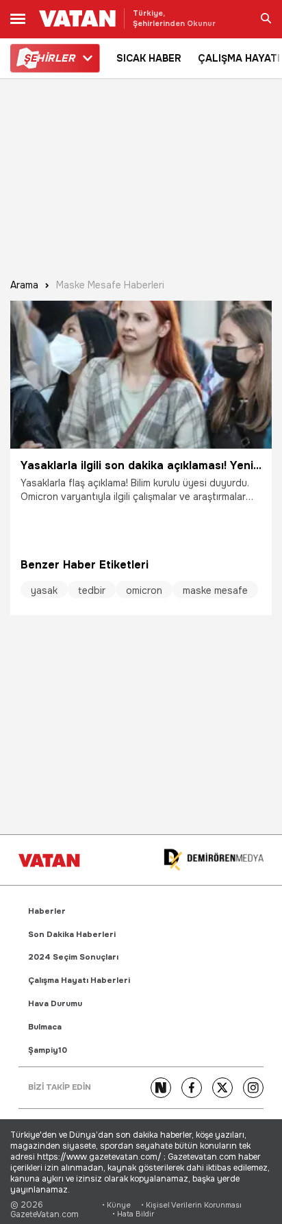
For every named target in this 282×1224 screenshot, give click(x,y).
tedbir (91, 590)
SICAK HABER (148, 58)
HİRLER (49, 58)
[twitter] (222, 1087)
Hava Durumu (55, 1004)
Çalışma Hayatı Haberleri (79, 980)
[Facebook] (191, 1087)
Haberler (47, 911)
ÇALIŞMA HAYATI (239, 58)
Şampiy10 (47, 1050)
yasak (44, 590)
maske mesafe (215, 590)
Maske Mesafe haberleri (110, 285)
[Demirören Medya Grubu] (214, 860)
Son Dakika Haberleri (72, 934)
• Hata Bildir (133, 1214)
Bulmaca (45, 1027)
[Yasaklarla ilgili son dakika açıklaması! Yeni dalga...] (141, 375)
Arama (24, 285)
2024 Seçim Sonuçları (73, 957)
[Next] (161, 1087)
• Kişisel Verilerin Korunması (191, 1205)
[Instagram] (253, 1087)
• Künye (116, 1205)
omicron (144, 590)
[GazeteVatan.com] (49, 860)
